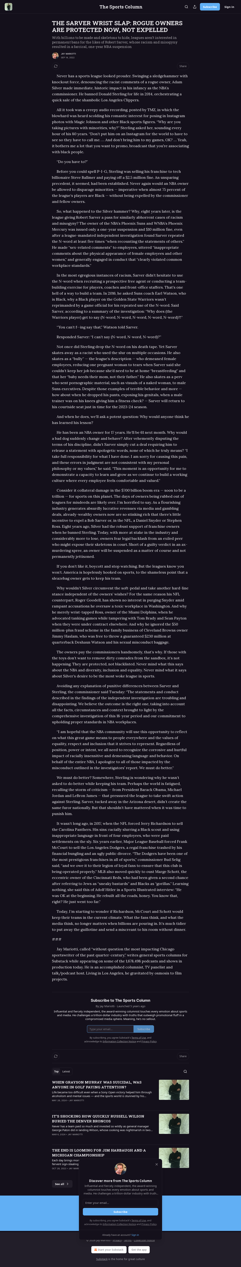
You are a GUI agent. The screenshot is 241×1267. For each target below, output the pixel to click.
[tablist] (62, 1071)
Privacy (117, 1240)
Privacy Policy (148, 1224)
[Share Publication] (194, 7)
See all (59, 1184)
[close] (157, 1164)
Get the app (139, 1249)
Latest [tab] (66, 1071)
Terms (128, 1240)
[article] (120, 1093)
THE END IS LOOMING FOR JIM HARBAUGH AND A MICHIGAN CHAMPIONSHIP (99, 1152)
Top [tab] (56, 1071)
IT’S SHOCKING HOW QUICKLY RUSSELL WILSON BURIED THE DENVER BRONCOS (98, 1118)
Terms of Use (138, 1220)
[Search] (186, 7)
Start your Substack (111, 1249)
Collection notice (144, 1240)
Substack (102, 1259)
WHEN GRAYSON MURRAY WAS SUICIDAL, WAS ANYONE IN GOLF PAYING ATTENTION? (97, 1084)
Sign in (229, 7)
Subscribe (210, 7)
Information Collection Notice (119, 1224)
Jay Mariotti (68, 53)
